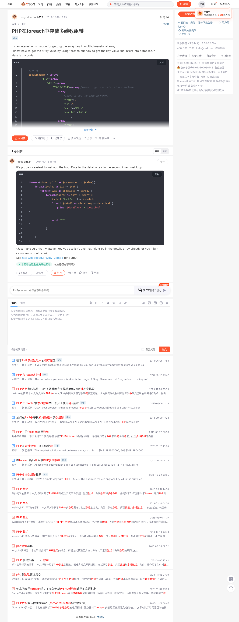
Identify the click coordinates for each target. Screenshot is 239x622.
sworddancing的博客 (23, 521)
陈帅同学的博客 (20, 493)
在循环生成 (38, 460)
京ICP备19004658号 (189, 63)
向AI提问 (222, 14)
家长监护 (222, 72)
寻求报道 (226, 55)
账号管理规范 (204, 81)
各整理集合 (28, 574)
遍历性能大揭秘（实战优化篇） (52, 603)
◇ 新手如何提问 (187, 30)
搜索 (28, 474)
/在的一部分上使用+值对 (47, 403)
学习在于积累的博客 (23, 564)
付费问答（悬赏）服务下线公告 (195, 22)
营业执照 (219, 67)
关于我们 (182, 55)
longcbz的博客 (20, 550)
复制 (161, 62)
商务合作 (211, 55)
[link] (14, 23)
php (15, 38)
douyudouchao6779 (31, 17)
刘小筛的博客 (19, 436)
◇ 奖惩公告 (184, 33)
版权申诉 (182, 85)
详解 (24, 546)
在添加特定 (34, 446)
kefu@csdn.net (205, 48)
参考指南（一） (32, 560)
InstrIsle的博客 (20, 393)
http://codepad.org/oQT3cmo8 (42, 257)
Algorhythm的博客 (22, 607)
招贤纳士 (197, 55)
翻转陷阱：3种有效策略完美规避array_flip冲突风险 (55, 389)
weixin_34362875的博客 (25, 536)
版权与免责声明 (221, 81)
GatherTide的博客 (22, 593)
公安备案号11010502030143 (197, 67)
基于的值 (35, 360)
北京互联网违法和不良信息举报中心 (196, 72)
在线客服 (220, 48)
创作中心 (225, 4)
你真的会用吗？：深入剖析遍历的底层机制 (56, 588)
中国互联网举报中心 (188, 76)
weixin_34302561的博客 (25, 578)
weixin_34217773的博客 (25, 507)
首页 (14, 23)
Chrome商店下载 (186, 81)
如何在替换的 (40, 417)
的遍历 (32, 431)
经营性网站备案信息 (213, 63)
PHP (23, 23)
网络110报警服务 (210, 76)
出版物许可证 (195, 85)
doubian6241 (25, 161)
